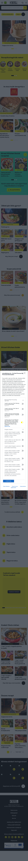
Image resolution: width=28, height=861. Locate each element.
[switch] (22, 404)
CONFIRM (8, 481)
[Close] (25, 373)
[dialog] (14, 430)
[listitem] (14, 400)
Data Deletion (6, 486)
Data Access (15, 486)
